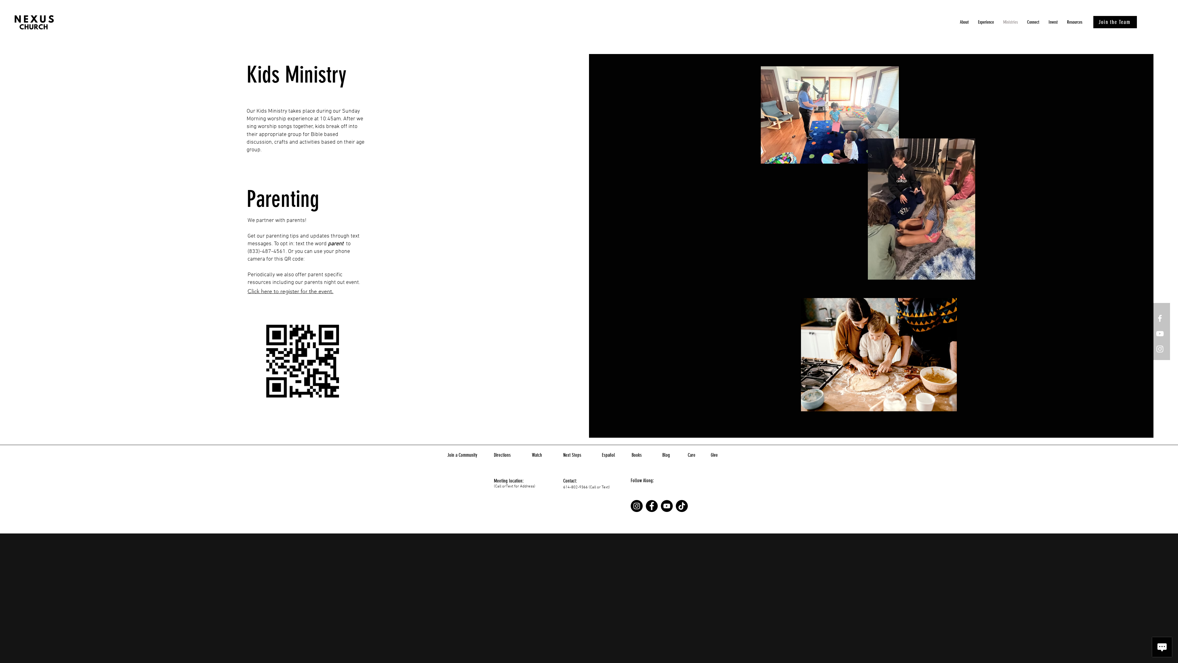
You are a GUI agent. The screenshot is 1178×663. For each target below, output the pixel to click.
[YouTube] (667, 506)
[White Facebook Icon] (1160, 318)
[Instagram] (637, 506)
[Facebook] (652, 506)
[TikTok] (682, 506)
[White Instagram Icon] (1160, 349)
